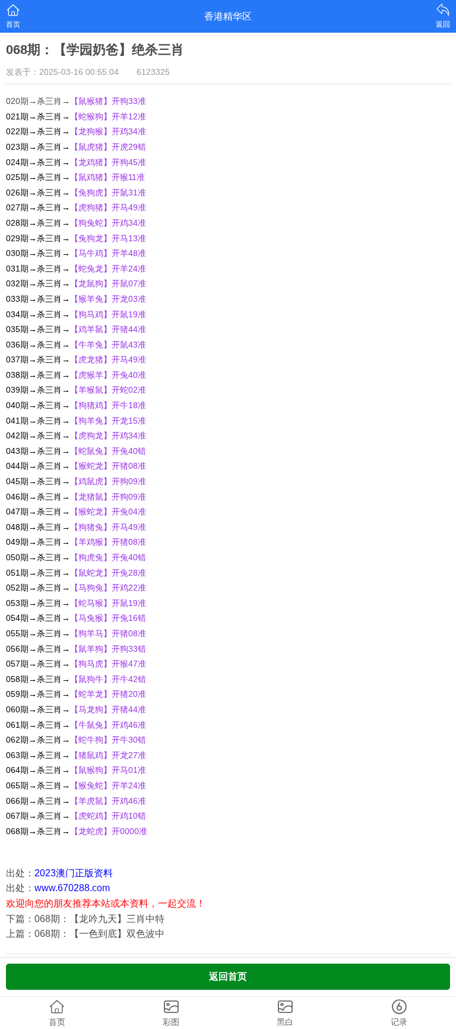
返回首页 (228, 976)
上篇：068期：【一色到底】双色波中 (85, 934)
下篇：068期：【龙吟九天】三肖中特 (85, 919)
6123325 (153, 72)
